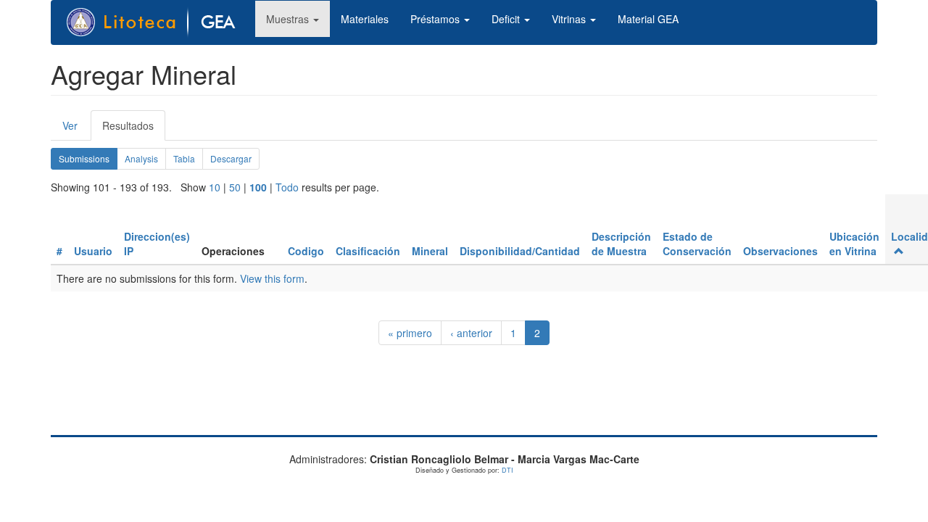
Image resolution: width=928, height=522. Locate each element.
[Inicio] (158, 22)
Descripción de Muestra (621, 243)
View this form (272, 278)
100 (258, 187)
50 (235, 187)
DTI (507, 470)
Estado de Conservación (697, 243)
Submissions (88, 161)
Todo (287, 187)
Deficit (507, 19)
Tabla (184, 158)
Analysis (141, 158)
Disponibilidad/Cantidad (520, 251)
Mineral (430, 251)
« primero (410, 333)
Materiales (365, 19)
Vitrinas (570, 19)
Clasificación (368, 251)
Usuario (93, 251)
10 (214, 187)
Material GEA (648, 19)
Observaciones (780, 251)
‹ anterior (471, 333)
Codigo (306, 251)
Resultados (133, 129)
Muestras (289, 19)
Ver (70, 125)
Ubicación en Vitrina (854, 243)
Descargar (231, 158)
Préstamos (436, 19)
